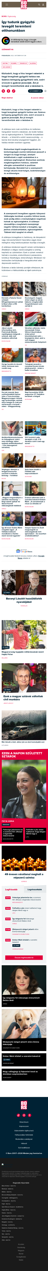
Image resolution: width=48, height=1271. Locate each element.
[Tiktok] (18, 1115)
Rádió (21, 1260)
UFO (27, 837)
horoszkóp (7, 1077)
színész (24, 881)
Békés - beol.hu (6, 1192)
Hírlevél (24, 1143)
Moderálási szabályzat (24, 1139)
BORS (4, 16)
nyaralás (24, 606)
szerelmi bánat (17, 949)
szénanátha (7, 49)
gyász (14, 923)
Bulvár (21, 1254)
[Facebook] (8, 91)
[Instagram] (24, 1115)
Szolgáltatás (21, 1257)
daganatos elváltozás (20, 934)
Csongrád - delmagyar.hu (10, 1198)
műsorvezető (8, 839)
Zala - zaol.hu (6, 1240)
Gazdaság (21, 1247)
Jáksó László (8, 703)
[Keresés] (39, 4)
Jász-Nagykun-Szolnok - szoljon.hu (13, 1216)
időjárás (5, 745)
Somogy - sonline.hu (8, 1225)
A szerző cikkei (37, 98)
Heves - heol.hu (7, 1213)
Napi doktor (7, 98)
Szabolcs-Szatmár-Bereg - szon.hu (12, 1228)
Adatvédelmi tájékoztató (24, 1131)
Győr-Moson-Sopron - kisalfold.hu (12, 1207)
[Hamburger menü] (5, 4)
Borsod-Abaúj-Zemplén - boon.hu (12, 1195)
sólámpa (13, 63)
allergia (33, 63)
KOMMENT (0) (36, 91)
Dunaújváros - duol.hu (9, 1201)
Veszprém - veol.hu (8, 1237)
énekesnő (6, 824)
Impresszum (24, 1126)
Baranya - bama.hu (7, 1189)
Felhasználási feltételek (24, 1135)
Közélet (21, 1244)
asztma (5, 63)
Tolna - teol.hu (6, 1231)
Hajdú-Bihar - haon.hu (9, 1210)
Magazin (21, 1251)
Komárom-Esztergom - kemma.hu (12, 1219)
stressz (5, 276)
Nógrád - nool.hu (7, 1222)
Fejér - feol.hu (6, 1204)
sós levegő (6, 67)
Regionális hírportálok (21, 1183)
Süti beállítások (24, 1148)
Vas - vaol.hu (6, 1234)
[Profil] (43, 4)
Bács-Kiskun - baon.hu (9, 1186)
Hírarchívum (24, 1122)
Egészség (12, 16)
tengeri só (23, 63)
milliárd (5, 658)
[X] (3, 91)
